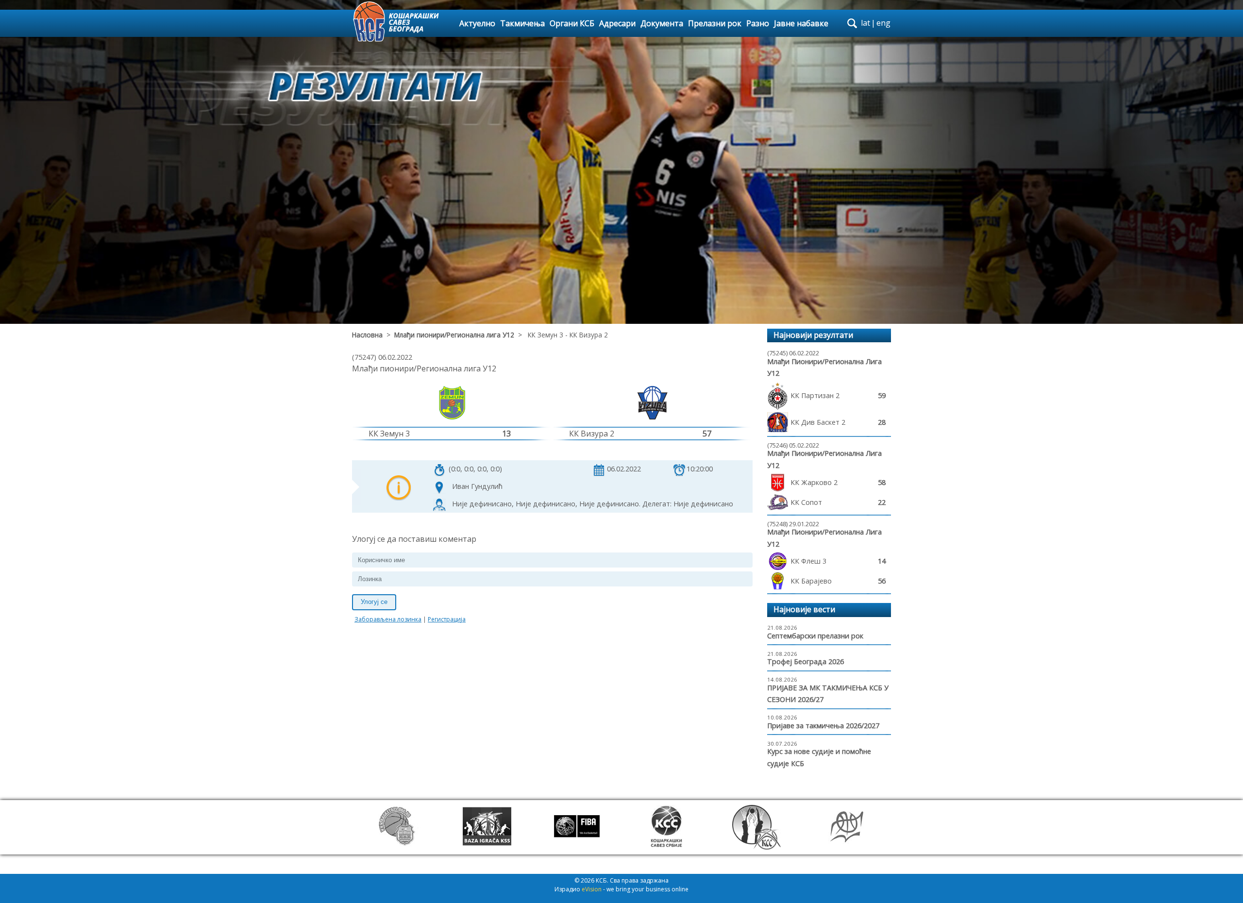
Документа (661, 23)
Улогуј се (374, 601)
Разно (757, 23)
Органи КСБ (572, 23)
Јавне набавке (801, 23)
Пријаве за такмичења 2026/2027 (823, 725)
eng (883, 22)
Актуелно (477, 23)
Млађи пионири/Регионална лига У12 (454, 334)
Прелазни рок (714, 23)
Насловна (367, 334)
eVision (591, 889)
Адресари (617, 23)
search (852, 23)
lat (865, 22)
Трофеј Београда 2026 (805, 661)
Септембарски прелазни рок (815, 635)
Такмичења (522, 23)
